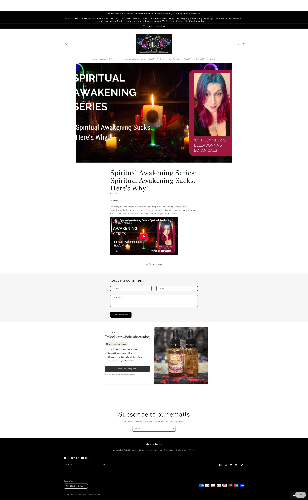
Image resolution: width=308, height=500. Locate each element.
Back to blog (155, 264)
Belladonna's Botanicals (78, 494)
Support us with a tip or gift (175, 450)
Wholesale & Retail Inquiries (124, 450)
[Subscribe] (173, 429)
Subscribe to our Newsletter (150, 450)
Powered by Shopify (94, 494)
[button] (66, 44)
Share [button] (115, 201)
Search (192, 450)
